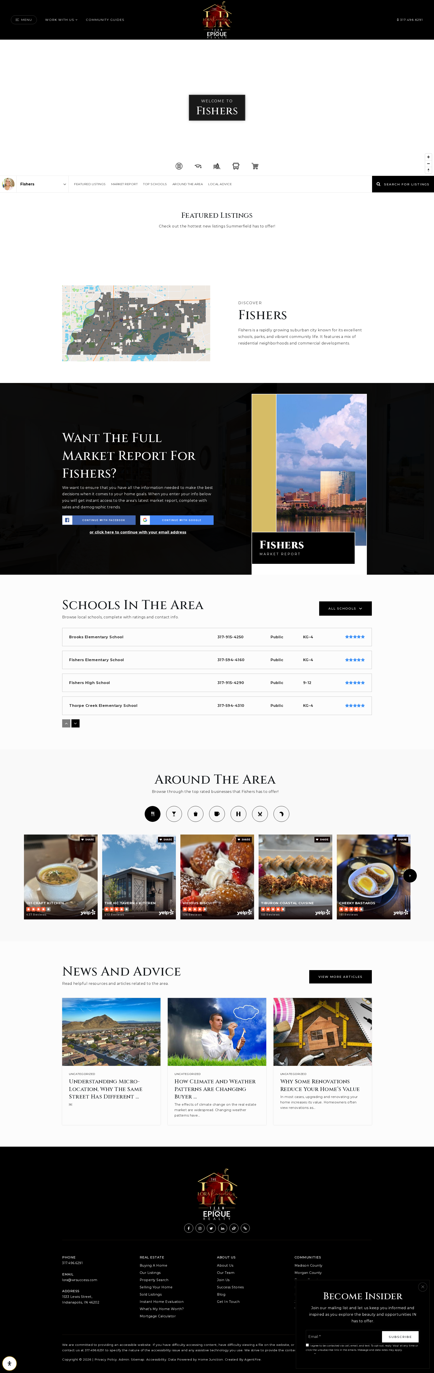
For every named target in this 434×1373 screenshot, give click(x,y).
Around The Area (187, 184)
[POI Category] (179, 166)
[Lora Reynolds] (8, 184)
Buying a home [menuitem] (153, 1265)
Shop (195, 814)
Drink (174, 814)
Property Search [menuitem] (154, 1280)
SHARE (89, 839)
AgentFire (252, 1359)
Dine (152, 814)
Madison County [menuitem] (309, 1265)
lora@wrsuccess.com (79, 1280)
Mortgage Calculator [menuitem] (158, 1316)
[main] (217, 593)
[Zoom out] (428, 163)
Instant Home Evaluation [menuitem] (162, 1302)
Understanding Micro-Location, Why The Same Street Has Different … (105, 1089)
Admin (124, 1359)
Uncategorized (82, 1074)
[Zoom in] (428, 157)
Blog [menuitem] (221, 1294)
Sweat (238, 814)
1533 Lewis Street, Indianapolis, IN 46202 (80, 1299)
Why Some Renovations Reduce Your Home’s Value (320, 1085)
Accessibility (156, 1359)
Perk (217, 814)
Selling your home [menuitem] (156, 1287)
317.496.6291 (411, 20)
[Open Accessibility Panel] (9, 1363)
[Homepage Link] (217, 19)
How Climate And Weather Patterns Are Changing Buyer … (215, 1089)
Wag (281, 814)
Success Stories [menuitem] (230, 1287)
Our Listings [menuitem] (150, 1273)
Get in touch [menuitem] (228, 1302)
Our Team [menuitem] (225, 1273)
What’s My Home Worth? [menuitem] (162, 1309)
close (422, 1287)
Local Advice (220, 184)
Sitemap (137, 1359)
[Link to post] (111, 1032)
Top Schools (155, 184)
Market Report (124, 184)
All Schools (342, 608)
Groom (260, 814)
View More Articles (340, 976)
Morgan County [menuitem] (308, 1273)
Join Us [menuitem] (223, 1280)
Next (410, 876)
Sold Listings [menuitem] (151, 1294)
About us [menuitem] (225, 1265)
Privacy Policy (105, 1359)
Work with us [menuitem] (59, 20)
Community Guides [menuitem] (105, 20)
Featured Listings (90, 184)
